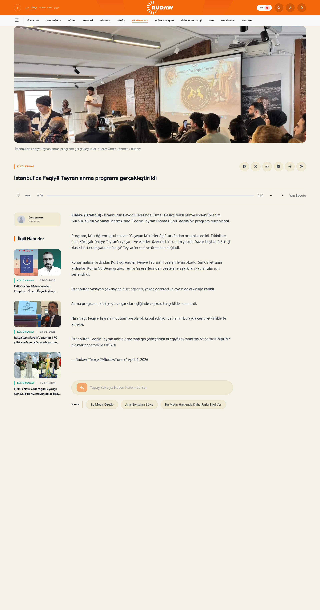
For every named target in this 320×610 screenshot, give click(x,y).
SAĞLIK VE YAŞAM (164, 20)
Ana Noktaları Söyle (139, 404)
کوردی (56, 7)
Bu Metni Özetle (102, 404)
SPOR (211, 20)
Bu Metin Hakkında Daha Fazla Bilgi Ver (193, 404)
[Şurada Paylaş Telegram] (278, 166)
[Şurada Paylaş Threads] (290, 166)
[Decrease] (271, 195)
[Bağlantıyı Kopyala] (301, 166)
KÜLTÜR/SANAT (140, 20)
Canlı (262, 7)
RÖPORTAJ (105, 20)
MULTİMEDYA (228, 20)
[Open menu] (17, 20)
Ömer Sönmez (36, 217)
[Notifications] (301, 7)
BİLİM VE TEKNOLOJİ (191, 20)
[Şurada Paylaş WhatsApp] (267, 166)
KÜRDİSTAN (33, 20)
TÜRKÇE (34, 7)
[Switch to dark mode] (290, 7)
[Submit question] (82, 387)
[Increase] (282, 195)
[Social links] (17, 7)
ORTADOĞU (52, 20)
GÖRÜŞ (121, 20)
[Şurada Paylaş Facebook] (244, 166)
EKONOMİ (88, 20)
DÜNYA (72, 20)
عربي (27, 7)
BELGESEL (247, 20)
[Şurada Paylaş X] (255, 166)
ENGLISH (42, 7)
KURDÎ (49, 7)
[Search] (278, 7)
